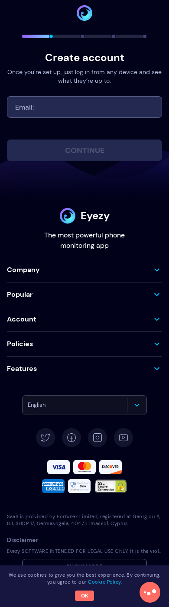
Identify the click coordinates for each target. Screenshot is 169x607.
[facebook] (71, 437)
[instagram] (97, 437)
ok (84, 595)
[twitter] (45, 437)
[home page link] (84, 13)
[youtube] (123, 437)
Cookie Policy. (105, 582)
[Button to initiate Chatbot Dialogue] (150, 592)
